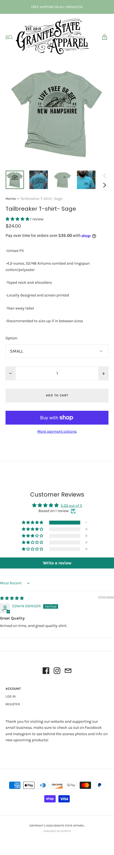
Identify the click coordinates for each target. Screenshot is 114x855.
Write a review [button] (57, 562)
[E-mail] (68, 671)
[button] (18, 219)
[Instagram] (57, 671)
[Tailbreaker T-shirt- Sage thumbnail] (15, 180)
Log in (10, 696)
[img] (12, 598)
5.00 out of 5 (71, 505)
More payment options (57, 431)
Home (11, 198)
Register (13, 704)
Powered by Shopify (57, 831)
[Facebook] (46, 671)
